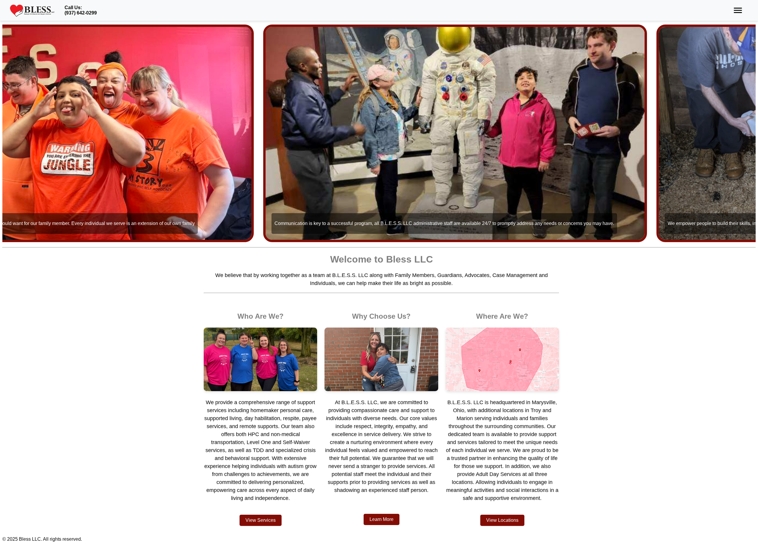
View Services (260, 520)
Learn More (382, 519)
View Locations (502, 520)
